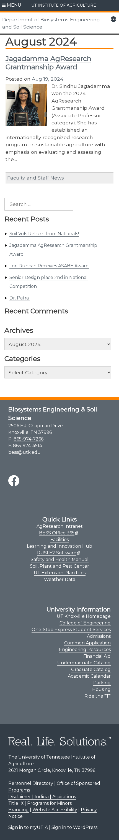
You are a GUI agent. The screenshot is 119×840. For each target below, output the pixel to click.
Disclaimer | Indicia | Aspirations (42, 796)
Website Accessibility (54, 809)
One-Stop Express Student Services (71, 629)
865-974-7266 (28, 439)
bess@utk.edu (24, 452)
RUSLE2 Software (56, 552)
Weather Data (59, 579)
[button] (11, 5)
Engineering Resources (85, 649)
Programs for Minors (49, 803)
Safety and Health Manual (60, 559)
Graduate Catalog (91, 669)
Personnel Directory (30, 783)
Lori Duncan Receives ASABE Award (49, 265)
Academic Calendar (89, 676)
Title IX (16, 803)
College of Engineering (85, 623)
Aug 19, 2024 (47, 79)
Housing (101, 689)
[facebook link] (13, 480)
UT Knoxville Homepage (84, 616)
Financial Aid (97, 656)
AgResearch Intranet (60, 526)
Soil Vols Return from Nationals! (44, 233)
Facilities (59, 539)
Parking (102, 682)
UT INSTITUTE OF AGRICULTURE (63, 5)
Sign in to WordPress (74, 827)
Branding (18, 809)
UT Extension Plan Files (60, 572)
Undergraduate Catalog (84, 662)
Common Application (87, 643)
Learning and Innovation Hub (59, 546)
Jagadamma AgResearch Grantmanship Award (48, 62)
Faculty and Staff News (35, 178)
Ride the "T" (97, 696)
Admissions (99, 636)
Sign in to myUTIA (28, 827)
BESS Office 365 (56, 533)
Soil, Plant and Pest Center (59, 566)
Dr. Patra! (19, 298)
